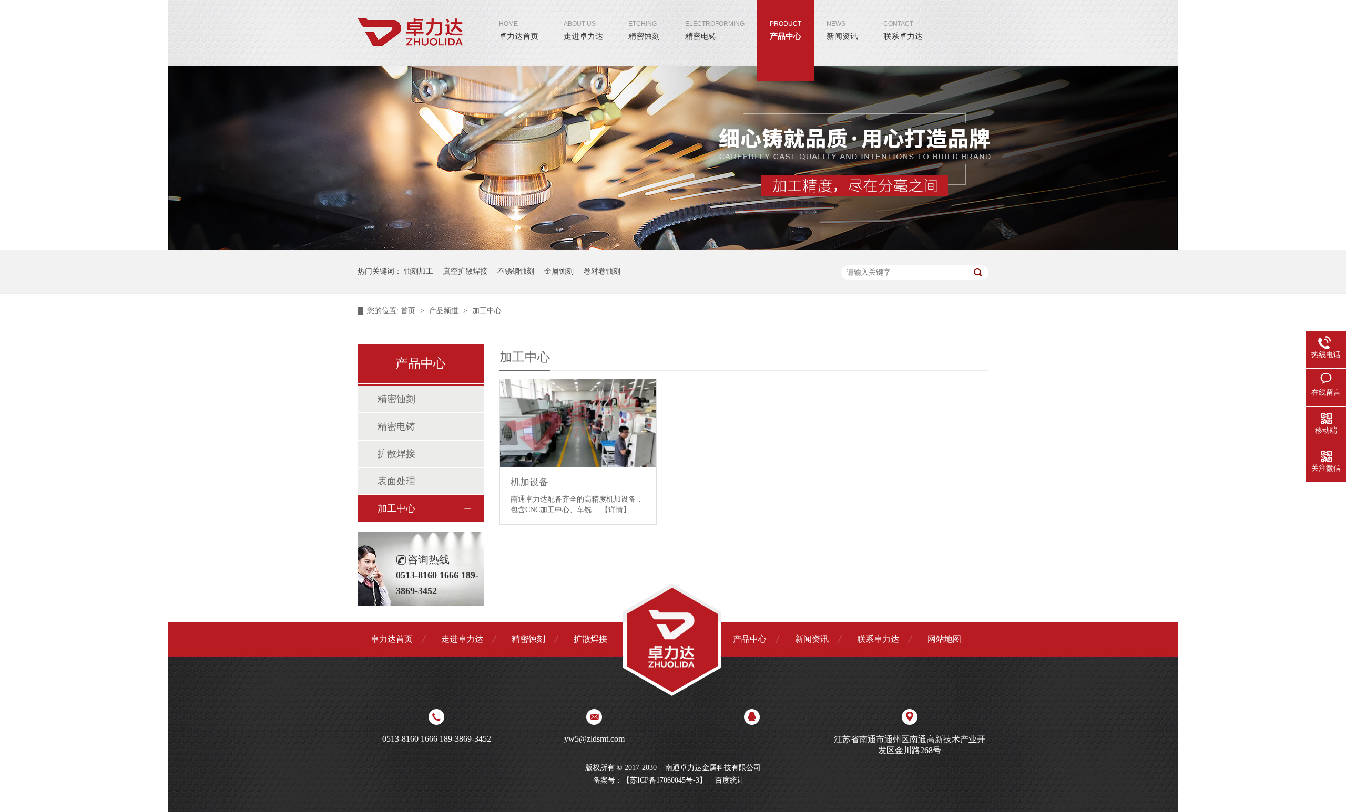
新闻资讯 (842, 30)
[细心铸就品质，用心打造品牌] (673, 248)
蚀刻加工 (418, 271)
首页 (409, 311)
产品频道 (445, 311)
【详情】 (615, 510)
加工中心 (487, 311)
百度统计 (730, 780)
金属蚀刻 (559, 271)
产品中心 (785, 30)
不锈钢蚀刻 (515, 271)
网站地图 (944, 638)
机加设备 (529, 482)
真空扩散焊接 (465, 271)
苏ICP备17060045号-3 (664, 780)
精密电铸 (715, 30)
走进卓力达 (583, 30)
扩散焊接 (396, 454)
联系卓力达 (903, 30)
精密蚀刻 (644, 30)
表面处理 (396, 481)
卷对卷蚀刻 (602, 271)
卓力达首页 (518, 30)
